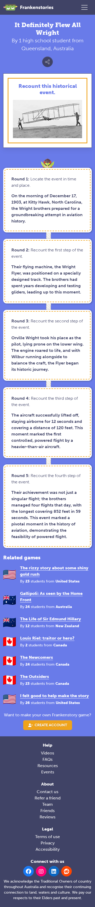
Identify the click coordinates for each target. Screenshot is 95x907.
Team (47, 804)
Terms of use (47, 836)
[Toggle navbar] (84, 7)
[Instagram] (41, 871)
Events (47, 771)
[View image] (47, 119)
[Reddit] (66, 871)
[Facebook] (28, 871)
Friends (47, 810)
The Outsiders (34, 676)
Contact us (47, 791)
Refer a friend (48, 797)
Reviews (47, 816)
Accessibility (48, 849)
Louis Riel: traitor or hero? (47, 638)
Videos (47, 753)
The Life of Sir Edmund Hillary (50, 618)
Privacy (48, 842)
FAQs (47, 759)
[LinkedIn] (54, 871)
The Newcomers (36, 657)
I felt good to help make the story (54, 695)
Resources (47, 765)
